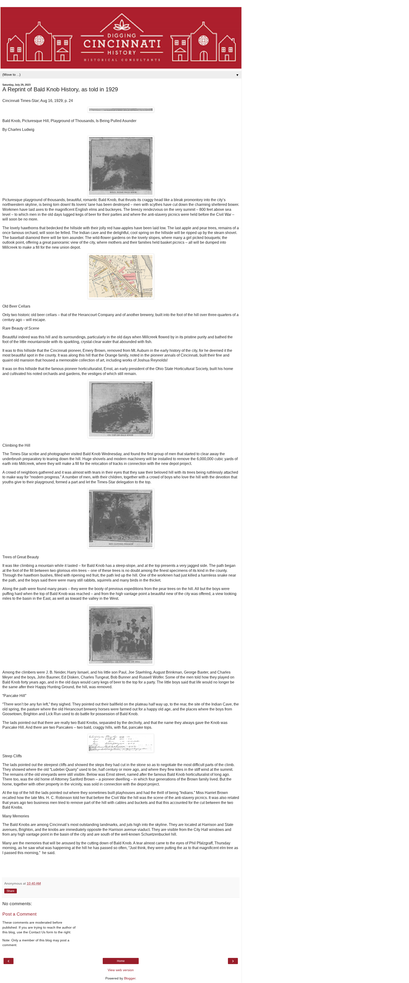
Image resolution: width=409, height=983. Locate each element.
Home (121, 961)
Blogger (129, 978)
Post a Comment (19, 914)
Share (10, 891)
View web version (121, 970)
